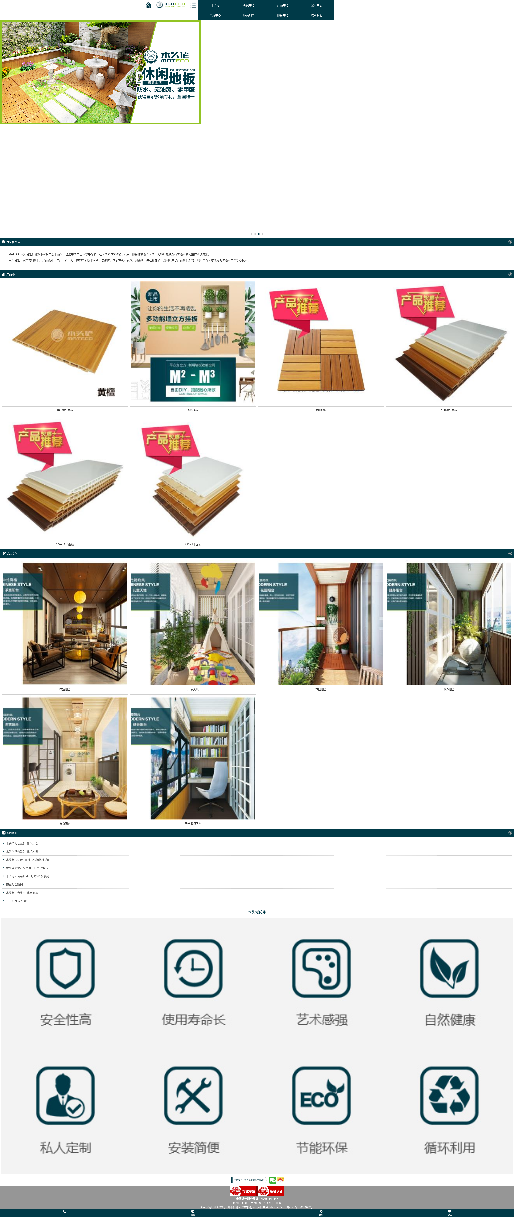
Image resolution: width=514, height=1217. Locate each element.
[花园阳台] (321, 623)
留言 (449, 1215)
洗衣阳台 (65, 823)
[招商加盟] (257, 71)
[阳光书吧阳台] (193, 757)
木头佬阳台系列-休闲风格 (22, 893)
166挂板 (193, 410)
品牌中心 (215, 15)
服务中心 (283, 15)
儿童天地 (193, 689)
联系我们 (316, 15)
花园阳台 (321, 689)
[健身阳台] (449, 623)
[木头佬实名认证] (270, 1191)
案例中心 (316, 5)
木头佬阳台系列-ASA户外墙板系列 (27, 876)
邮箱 (192, 1215)
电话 (64, 1215)
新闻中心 (249, 5)
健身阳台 (449, 689)
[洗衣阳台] (65, 757)
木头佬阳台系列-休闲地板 (22, 851)
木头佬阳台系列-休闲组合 (22, 843)
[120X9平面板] (193, 478)
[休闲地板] (321, 344)
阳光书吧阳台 (193, 823)
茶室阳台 (65, 689)
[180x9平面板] (449, 344)
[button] (257, 1213)
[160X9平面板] (65, 344)
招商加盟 (249, 15)
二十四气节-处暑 (16, 901)
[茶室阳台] (65, 623)
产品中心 (283, 5)
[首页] (148, 5)
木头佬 (215, 5)
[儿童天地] (193, 623)
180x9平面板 (449, 410)
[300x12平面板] (65, 478)
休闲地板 (321, 410)
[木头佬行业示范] (243, 1191)
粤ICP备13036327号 (300, 1207)
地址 (321, 1215)
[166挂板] (193, 344)
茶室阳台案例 (14, 884)
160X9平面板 (65, 410)
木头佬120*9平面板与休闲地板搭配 (28, 860)
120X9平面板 (193, 544)
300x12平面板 (65, 544)
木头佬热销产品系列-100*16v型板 (27, 868)
